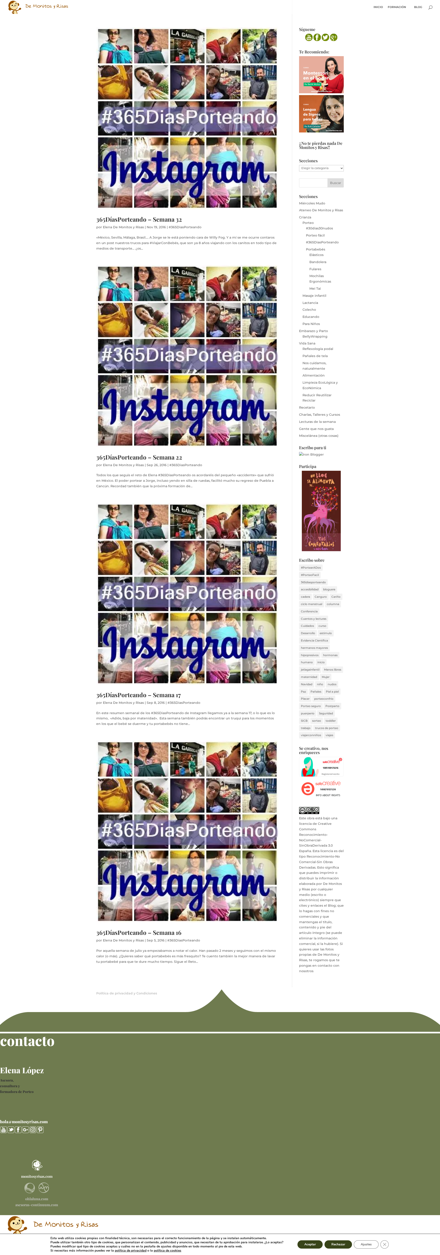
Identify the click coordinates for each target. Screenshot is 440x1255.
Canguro (321, 596)
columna (333, 604)
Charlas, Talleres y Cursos (319, 415)
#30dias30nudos (319, 228)
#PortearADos (311, 567)
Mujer (326, 677)
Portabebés (315, 249)
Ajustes (366, 1244)
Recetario (307, 407)
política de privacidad (130, 1250)
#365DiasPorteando (185, 227)
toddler (331, 720)
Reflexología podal (317, 349)
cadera (305, 596)
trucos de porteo (326, 728)
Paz (303, 691)
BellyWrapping (314, 336)
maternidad (309, 677)
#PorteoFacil (310, 575)
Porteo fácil (315, 235)
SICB (304, 720)
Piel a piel (332, 691)
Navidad (306, 684)
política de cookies (167, 1250)
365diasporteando (313, 582)
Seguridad (326, 713)
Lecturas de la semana (317, 422)
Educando (310, 317)
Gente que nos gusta (316, 429)
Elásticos (316, 255)
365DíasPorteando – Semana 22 (139, 457)
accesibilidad (310, 589)
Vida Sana (307, 343)
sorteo (316, 720)
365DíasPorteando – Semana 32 (139, 219)
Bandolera (317, 262)
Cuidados (307, 626)
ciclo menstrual (311, 604)
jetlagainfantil (310, 669)
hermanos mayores (314, 648)
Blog (418, 7)
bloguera (329, 589)
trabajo (306, 728)
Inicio (378, 7)
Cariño (336, 596)
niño (320, 684)
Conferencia (309, 611)
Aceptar (310, 1244)
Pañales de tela (315, 356)
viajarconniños (311, 735)
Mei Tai (315, 288)
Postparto (332, 706)
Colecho (309, 310)
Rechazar (338, 1244)
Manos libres (332, 669)
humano (307, 662)
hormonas (330, 655)
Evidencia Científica (314, 640)
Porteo (308, 223)
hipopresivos (310, 655)
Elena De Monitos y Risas (123, 227)
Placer (305, 698)
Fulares (315, 269)
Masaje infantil (314, 296)
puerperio (307, 713)
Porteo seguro (311, 706)
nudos (332, 684)
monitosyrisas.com (36, 1176)
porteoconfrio (323, 698)
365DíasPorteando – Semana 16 (139, 932)
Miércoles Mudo (312, 203)
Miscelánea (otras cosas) (318, 436)
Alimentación (313, 375)
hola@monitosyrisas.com (24, 1121)
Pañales (316, 691)
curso (322, 626)
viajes (329, 735)
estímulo (326, 633)
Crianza (305, 217)
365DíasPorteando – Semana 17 (138, 695)
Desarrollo (308, 633)
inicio (321, 662)
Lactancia (310, 303)
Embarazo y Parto (313, 331)
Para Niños (311, 324)
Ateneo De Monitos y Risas (321, 210)
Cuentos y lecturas (313, 618)
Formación (397, 7)
